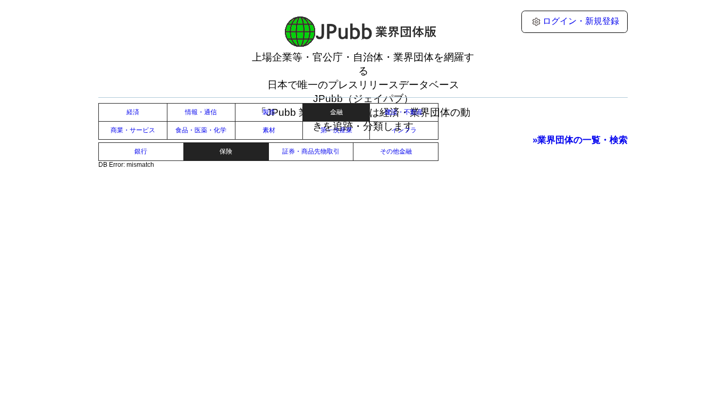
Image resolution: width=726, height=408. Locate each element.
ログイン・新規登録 (581, 21)
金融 (336, 112)
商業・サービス (133, 130)
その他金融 (396, 151)
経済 (132, 112)
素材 (269, 130)
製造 (269, 112)
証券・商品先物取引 (311, 151)
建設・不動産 (404, 112)
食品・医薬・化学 (200, 130)
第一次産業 (336, 130)
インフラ (404, 130)
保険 (226, 151)
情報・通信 (201, 112)
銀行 (140, 151)
